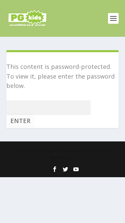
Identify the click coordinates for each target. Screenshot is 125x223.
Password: (20, 107)
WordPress (62, 158)
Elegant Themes (61, 150)
